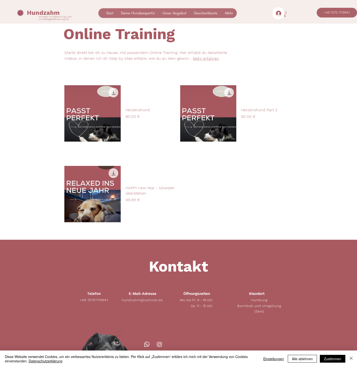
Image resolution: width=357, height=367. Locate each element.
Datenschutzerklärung (45, 360)
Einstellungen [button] (273, 358)
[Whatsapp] (147, 344)
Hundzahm (43, 12)
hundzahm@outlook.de (142, 300)
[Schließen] (351, 358)
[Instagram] (159, 344)
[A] (278, 13)
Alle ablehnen (302, 358)
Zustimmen (332, 358)
